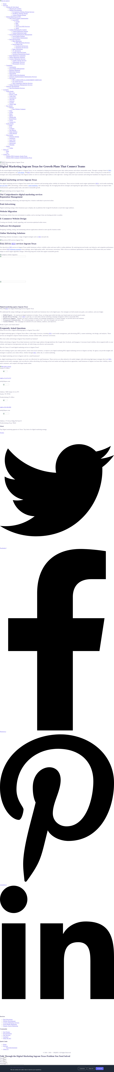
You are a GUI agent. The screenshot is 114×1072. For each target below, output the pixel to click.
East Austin (9, 106)
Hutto (10, 114)
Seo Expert (12, 78)
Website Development (15, 10)
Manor (11, 115)
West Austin (9, 135)
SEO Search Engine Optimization (18, 18)
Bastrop (11, 107)
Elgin (10, 110)
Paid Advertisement (14, 39)
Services (5, 5)
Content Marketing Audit (19, 33)
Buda (10, 125)
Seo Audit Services (17, 81)
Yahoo (17, 25)
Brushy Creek (13, 94)
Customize (82, 1068)
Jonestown (12, 138)
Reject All (91, 1068)
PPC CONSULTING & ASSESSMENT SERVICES (27, 80)
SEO (28, 172)
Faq (7, 153)
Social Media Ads (17, 44)
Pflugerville (12, 117)
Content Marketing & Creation (18, 29)
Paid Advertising (7, 1019)
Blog (7, 151)
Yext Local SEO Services (23, 26)
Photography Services (18, 64)
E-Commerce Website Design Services (23, 12)
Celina (11, 148)
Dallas (8, 146)
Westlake (11, 145)
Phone (2, 1062)
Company (6, 1037)
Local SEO (15, 20)
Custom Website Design (19, 15)
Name (2, 1058)
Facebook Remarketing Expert (21, 54)
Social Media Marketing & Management (20, 34)
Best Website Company (19, 109)
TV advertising (16, 51)
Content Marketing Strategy (20, 31)
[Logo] (5, 1)
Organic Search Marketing (10, 1026)
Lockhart (11, 128)
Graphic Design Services (19, 60)
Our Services (6, 1035)
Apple (17, 28)
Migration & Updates (15, 8)
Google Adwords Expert (19, 52)
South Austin (9, 123)
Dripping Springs (14, 136)
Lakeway (11, 101)
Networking (12, 73)
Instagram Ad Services (22, 47)
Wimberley (12, 141)
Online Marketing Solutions (17, 57)
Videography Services (18, 62)
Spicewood (12, 143)
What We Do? (7, 1038)
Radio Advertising (17, 49)
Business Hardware (14, 70)
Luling (11, 112)
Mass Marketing (17, 41)
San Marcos (12, 130)
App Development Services (17, 88)
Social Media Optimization (20, 38)
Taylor (11, 120)
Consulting (9, 65)
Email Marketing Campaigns (17, 55)
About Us (6, 149)
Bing (17, 23)
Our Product (6, 1032)
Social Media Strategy (18, 36)
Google (18, 21)
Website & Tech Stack (12, 7)
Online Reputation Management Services (20, 85)
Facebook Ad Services (22, 46)
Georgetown (12, 98)
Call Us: (5, 378)
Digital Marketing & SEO (13, 17)
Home (5, 4)
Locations (6, 89)
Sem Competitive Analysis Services (22, 83)
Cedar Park (12, 96)
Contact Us (12, 122)
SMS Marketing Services (23, 42)
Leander (11, 102)
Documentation (7, 1033)
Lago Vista (12, 140)
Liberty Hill (12, 104)
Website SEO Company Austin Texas (16, 156)
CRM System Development (17, 75)
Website (2, 1063)
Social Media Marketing (10, 1024)
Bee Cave (12, 93)
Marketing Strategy (14, 72)
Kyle (10, 127)
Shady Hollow (13, 132)
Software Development (12, 86)
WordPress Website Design (20, 13)
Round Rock (12, 119)
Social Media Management (16, 68)
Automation (12, 67)
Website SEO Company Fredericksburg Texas (19, 157)
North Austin (9, 91)
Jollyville (12, 99)
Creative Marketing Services (17, 59)
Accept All (99, 1068)
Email (2, 1060)
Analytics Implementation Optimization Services (23, 76)
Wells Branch (13, 133)
